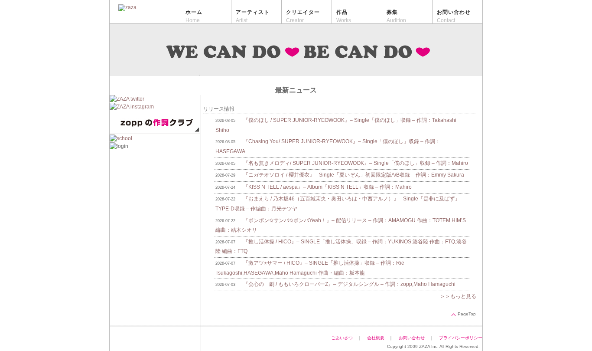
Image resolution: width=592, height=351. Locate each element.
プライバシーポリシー (463, 337)
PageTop (467, 314)
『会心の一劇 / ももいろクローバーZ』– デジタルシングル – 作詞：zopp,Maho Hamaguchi (349, 284)
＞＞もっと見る (458, 296)
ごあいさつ (342, 337)
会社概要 (375, 337)
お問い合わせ (412, 337)
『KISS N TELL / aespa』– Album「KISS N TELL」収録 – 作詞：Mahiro (327, 187)
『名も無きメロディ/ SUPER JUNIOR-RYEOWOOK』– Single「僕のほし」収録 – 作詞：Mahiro (355, 163)
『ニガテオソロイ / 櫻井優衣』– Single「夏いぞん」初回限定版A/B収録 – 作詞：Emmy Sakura (353, 175)
